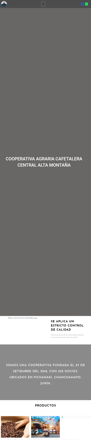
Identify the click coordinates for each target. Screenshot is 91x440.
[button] (43, 4)
